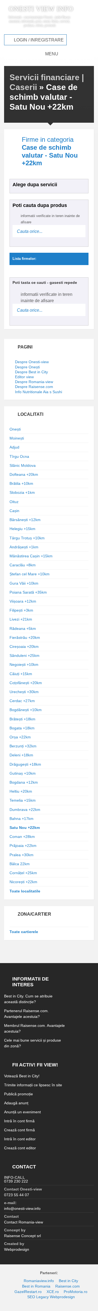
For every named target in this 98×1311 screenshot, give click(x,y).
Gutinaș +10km (23, 773)
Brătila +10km (21, 483)
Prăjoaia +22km (23, 845)
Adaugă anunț (16, 1103)
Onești (15, 429)
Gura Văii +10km (24, 583)
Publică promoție (18, 1094)
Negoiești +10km (24, 664)
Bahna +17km (21, 818)
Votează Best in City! (21, 1076)
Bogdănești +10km (26, 710)
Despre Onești (27, 367)
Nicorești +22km (23, 882)
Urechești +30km (24, 692)
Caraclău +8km (23, 565)
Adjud (14, 447)
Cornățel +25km (23, 873)
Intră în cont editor (20, 1139)
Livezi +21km (21, 619)
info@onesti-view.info (22, 1208)
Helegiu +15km (22, 529)
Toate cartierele (24, 932)
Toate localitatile (25, 891)
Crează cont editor (20, 1148)
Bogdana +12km (24, 782)
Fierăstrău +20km (25, 637)
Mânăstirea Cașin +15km (31, 556)
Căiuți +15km (21, 674)
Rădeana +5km (23, 628)
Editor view (24, 377)
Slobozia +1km (22, 492)
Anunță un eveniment (22, 1112)
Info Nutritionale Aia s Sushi (38, 392)
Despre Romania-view (34, 382)
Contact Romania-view (23, 1222)
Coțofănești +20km (26, 683)
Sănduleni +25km (24, 655)
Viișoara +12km (23, 601)
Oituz (14, 502)
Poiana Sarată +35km (28, 592)
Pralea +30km (21, 855)
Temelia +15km (23, 800)
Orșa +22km (20, 737)
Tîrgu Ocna (19, 456)
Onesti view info (41, 9)
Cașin (14, 511)
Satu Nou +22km (25, 827)
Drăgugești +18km (25, 764)
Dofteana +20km (24, 474)
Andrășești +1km (24, 547)
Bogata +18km (22, 728)
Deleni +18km (21, 755)
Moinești (17, 438)
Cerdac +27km (22, 701)
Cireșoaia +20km (24, 646)
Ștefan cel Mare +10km (30, 574)
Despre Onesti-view (32, 362)
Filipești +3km (21, 610)
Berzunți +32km (23, 746)
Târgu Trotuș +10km (27, 538)
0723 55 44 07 (16, 1195)
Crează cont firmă (19, 1130)
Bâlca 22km (20, 864)
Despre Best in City (31, 372)
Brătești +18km (22, 719)
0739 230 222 (16, 1181)
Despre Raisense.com (34, 386)
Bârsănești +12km (25, 520)
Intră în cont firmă (19, 1121)
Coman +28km (22, 836)
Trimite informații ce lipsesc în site (33, 1085)
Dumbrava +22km (25, 809)
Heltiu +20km (21, 791)
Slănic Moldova (23, 465)
